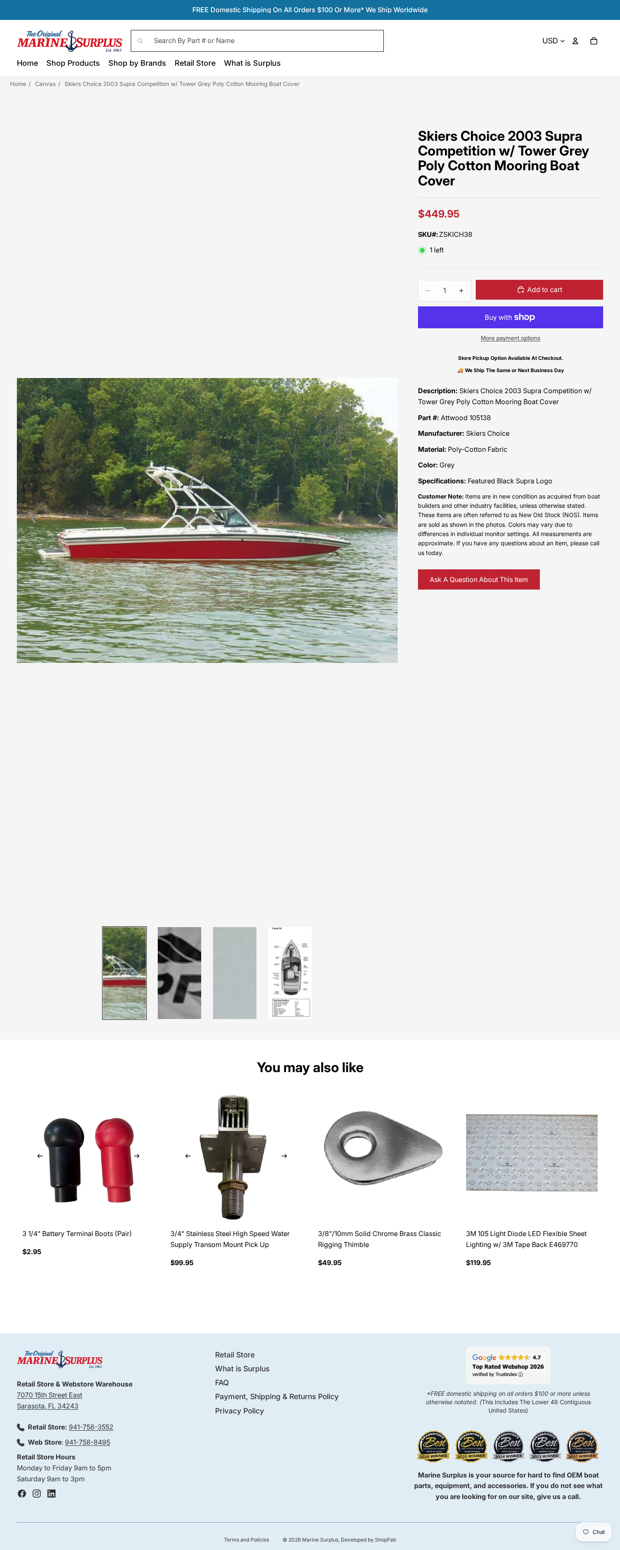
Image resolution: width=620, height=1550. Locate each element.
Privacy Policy (239, 1410)
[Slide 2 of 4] (179, 973)
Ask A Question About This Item (479, 579)
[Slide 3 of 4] (234, 973)
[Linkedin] (51, 1493)
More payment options (510, 338)
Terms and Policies (246, 1540)
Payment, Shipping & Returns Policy (277, 1396)
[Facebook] (22, 1493)
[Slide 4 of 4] (290, 973)
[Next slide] (383, 520)
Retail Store (235, 1354)
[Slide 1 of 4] (124, 973)
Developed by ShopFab (368, 1540)
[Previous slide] (31, 520)
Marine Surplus (320, 1540)
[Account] (575, 41)
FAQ (222, 1382)
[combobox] (257, 41)
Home (18, 83)
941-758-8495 (87, 1442)
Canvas (45, 83)
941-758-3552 (91, 1427)
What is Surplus (242, 1368)
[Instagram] (37, 1493)
